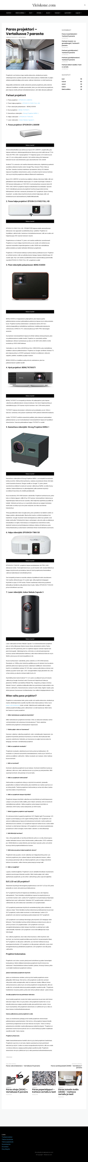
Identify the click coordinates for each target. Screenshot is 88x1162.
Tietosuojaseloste (7, 1142)
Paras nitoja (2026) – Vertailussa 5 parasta (17, 1090)
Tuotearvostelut (7, 1137)
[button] (84, 5)
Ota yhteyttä (6, 1149)
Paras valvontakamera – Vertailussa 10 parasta (23, 1066)
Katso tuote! (30, 145)
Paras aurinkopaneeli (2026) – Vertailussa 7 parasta (66, 1067)
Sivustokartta (6, 1144)
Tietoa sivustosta (7, 1139)
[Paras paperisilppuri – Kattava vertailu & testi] (44, 1078)
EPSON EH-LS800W (25, 100)
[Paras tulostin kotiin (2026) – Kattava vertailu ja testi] (70, 1078)
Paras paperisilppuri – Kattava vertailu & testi (44, 1090)
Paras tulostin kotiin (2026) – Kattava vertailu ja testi (68, 1092)
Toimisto (8, 1087)
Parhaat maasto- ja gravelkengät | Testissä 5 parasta (70, 43)
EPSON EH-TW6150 (26, 116)
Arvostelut (5, 1147)
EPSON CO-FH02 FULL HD (31, 103)
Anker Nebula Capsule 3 (26, 120)
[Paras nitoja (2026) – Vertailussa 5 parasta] (18, 1078)
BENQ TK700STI (24, 110)
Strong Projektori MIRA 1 (30, 113)
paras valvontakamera (13, 705)
